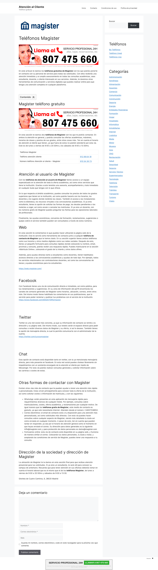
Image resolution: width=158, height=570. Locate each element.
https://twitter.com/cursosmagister (34, 337)
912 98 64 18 (85, 157)
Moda (111, 139)
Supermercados (116, 175)
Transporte (114, 194)
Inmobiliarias (114, 128)
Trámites (113, 190)
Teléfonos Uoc (115, 57)
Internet (112, 132)
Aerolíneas (113, 81)
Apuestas (113, 88)
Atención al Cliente (31, 6)
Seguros (112, 168)
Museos (112, 146)
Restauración (114, 157)
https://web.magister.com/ (30, 269)
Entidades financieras (118, 110)
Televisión (113, 186)
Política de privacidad (129, 8)
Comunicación (115, 95)
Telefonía (113, 183)
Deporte (112, 103)
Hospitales (113, 121)
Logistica (113, 135)
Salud (111, 161)
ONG (111, 154)
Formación (113, 113)
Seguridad (113, 165)
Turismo (112, 197)
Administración (115, 77)
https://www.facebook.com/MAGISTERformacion (40, 300)
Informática (114, 124)
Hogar (111, 117)
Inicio (84, 8)
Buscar (112, 21)
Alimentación (114, 84)
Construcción (114, 99)
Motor (111, 143)
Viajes (111, 201)
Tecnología (113, 179)
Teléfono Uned (115, 53)
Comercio (113, 92)
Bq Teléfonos (114, 50)
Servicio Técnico (116, 172)
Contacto (93, 8)
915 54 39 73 (86, 161)
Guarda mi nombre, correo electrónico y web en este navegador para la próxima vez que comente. (59, 544)
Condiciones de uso (109, 8)
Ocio (111, 150)
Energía (112, 106)
